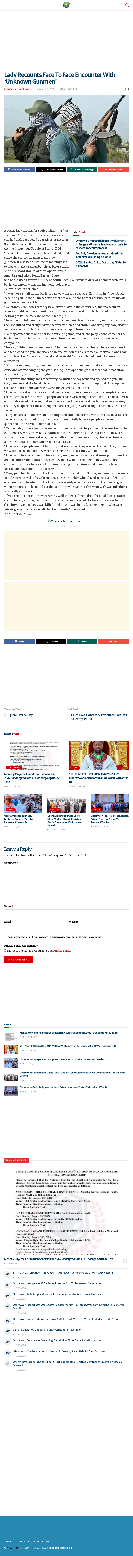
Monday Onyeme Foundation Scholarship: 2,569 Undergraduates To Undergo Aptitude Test (32, 778)
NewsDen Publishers (19, 89)
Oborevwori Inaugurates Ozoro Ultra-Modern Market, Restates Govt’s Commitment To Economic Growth (65, 820)
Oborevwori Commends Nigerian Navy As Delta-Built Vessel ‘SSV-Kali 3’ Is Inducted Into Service (66, 1319)
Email (8, 921)
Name (9, 906)
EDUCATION (14, 767)
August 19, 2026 (100, 826)
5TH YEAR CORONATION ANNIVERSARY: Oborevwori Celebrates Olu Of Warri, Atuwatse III (98, 778)
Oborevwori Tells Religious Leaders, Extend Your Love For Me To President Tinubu (110, 819)
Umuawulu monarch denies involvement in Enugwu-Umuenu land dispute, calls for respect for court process (102, 244)
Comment (11, 863)
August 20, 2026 (13, 826)
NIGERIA (72, 89)
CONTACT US (41, 1541)
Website (73, 921)
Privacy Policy (61, 950)
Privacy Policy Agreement (21, 945)
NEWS (63, 89)
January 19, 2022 (46, 89)
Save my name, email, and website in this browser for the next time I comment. (54, 937)
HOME (8, 1541)
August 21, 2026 (13, 786)
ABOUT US (23, 1541)
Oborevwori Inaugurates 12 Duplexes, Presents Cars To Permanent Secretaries (18, 819)
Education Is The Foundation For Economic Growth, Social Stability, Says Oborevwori (60, 1351)
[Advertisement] (66, 39)
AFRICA (54, 809)
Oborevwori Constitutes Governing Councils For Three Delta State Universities (57, 1340)
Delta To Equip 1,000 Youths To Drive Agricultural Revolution (47, 1329)
